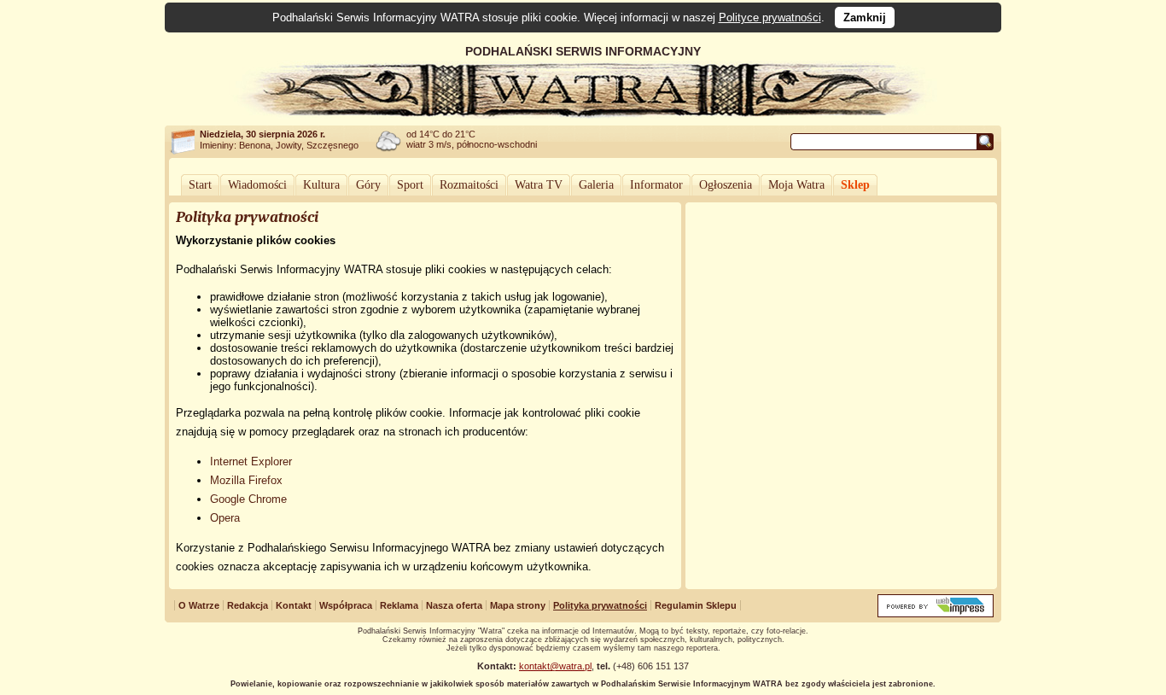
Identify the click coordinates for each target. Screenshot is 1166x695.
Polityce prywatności (770, 17)
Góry (368, 184)
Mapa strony (517, 605)
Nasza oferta (454, 605)
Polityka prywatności (600, 605)
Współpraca (345, 605)
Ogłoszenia (725, 184)
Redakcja (247, 605)
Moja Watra (796, 184)
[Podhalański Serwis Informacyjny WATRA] (583, 114)
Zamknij (864, 17)
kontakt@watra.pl (555, 666)
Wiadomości (257, 184)
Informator (656, 184)
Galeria (596, 184)
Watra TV (539, 184)
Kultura (321, 184)
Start (200, 184)
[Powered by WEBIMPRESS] (935, 613)
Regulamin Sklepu (696, 605)
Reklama (399, 605)
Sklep (855, 184)
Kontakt (294, 605)
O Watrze (198, 605)
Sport (410, 184)
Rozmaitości (469, 184)
